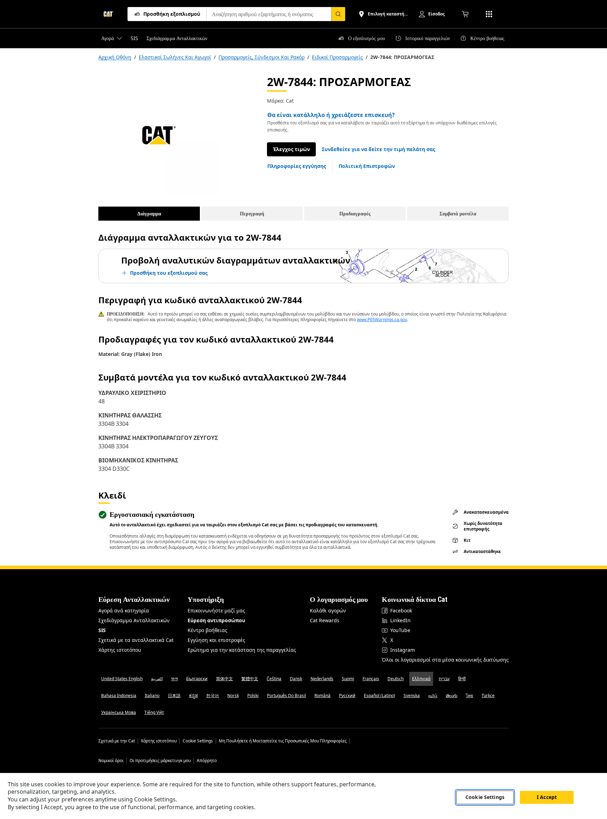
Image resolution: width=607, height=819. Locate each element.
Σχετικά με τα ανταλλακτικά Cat (136, 640)
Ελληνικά (421, 679)
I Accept (547, 797)
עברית (444, 679)
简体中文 (224, 679)
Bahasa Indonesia (118, 695)
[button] (378, 149)
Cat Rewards (324, 620)
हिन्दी (462, 679)
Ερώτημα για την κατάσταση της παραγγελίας (242, 649)
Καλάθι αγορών (328, 610)
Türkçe (488, 695)
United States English (122, 679)
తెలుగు (451, 695)
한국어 (212, 695)
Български (197, 679)
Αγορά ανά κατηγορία (123, 610)
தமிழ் (432, 695)
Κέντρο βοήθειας (207, 630)
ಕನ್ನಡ (193, 695)
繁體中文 (249, 679)
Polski (253, 695)
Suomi (348, 679)
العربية (157, 679)
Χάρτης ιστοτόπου (119, 649)
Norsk (233, 695)
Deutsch (395, 679)
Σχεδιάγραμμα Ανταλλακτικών (134, 620)
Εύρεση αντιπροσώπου (216, 620)
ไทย (469, 695)
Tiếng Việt (154, 712)
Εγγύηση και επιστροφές (216, 640)
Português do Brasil (286, 695)
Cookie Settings (198, 741)
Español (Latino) (379, 695)
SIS (102, 630)
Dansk (296, 679)
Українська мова (118, 712)
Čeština (274, 679)
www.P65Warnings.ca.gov (382, 320)
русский (347, 695)
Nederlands (322, 679)
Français (371, 679)
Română (322, 695)
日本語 (174, 695)
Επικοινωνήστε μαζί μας (216, 610)
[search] (338, 14)
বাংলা (174, 679)
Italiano (152, 695)
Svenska (412, 695)
